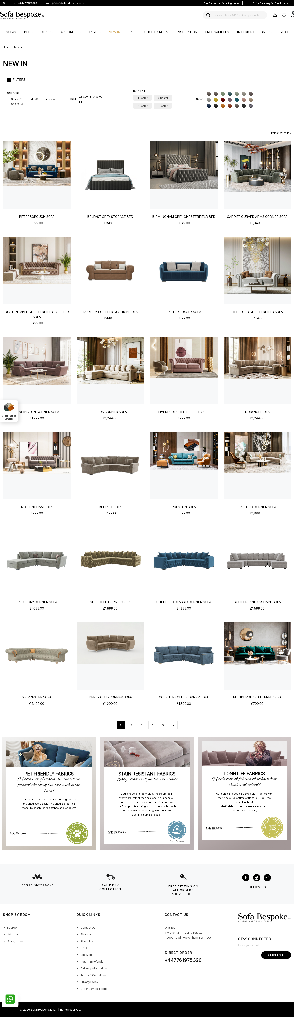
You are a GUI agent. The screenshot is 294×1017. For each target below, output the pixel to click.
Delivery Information (94, 968)
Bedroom (13, 927)
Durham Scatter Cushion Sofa (110, 312)
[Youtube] (256, 877)
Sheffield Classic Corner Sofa (183, 602)
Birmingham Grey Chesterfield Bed (183, 216)
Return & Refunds (92, 961)
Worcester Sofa (36, 697)
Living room (14, 934)
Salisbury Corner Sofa (37, 602)
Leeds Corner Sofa (110, 412)
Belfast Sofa (110, 507)
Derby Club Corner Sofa (110, 697)
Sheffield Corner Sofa (110, 602)
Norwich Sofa (257, 412)
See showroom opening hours (221, 3)
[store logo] (72, 15)
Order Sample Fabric (94, 989)
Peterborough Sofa (36, 216)
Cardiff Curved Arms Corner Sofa (257, 216)
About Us (87, 941)
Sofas (17, 99)
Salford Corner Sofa (257, 507)
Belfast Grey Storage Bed (110, 216)
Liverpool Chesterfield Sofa (183, 412)
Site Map (86, 955)
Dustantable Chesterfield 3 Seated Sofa (37, 314)
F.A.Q (84, 948)
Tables (50, 99)
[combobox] (239, 15)
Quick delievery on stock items (270, 3)
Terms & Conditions (94, 975)
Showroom (88, 934)
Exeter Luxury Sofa (183, 312)
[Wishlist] (284, 15)
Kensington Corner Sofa (36, 412)
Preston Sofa (184, 507)
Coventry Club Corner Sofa (184, 697)
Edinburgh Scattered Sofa (257, 697)
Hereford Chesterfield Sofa (257, 312)
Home (6, 47)
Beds (33, 99)
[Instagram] (267, 877)
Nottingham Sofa (37, 507)
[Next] (174, 725)
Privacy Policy (89, 982)
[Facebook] (245, 877)
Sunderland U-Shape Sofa (257, 602)
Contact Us (88, 927)
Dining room (15, 941)
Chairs (17, 103)
